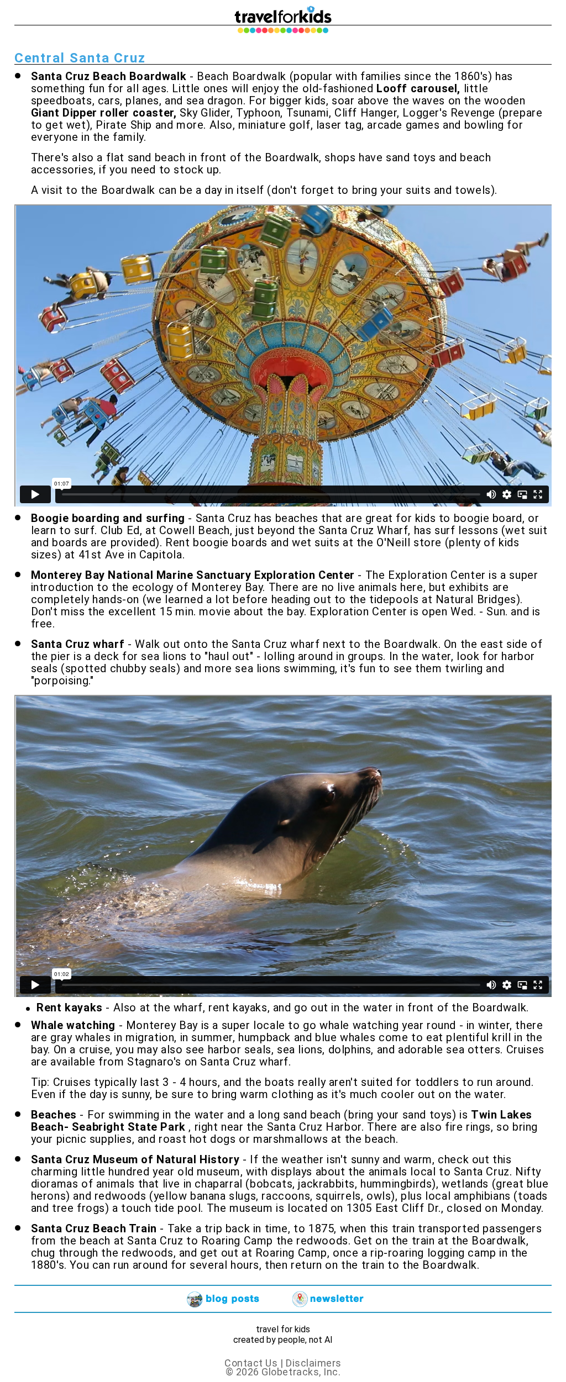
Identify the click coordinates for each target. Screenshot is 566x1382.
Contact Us (252, 1363)
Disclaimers (314, 1363)
